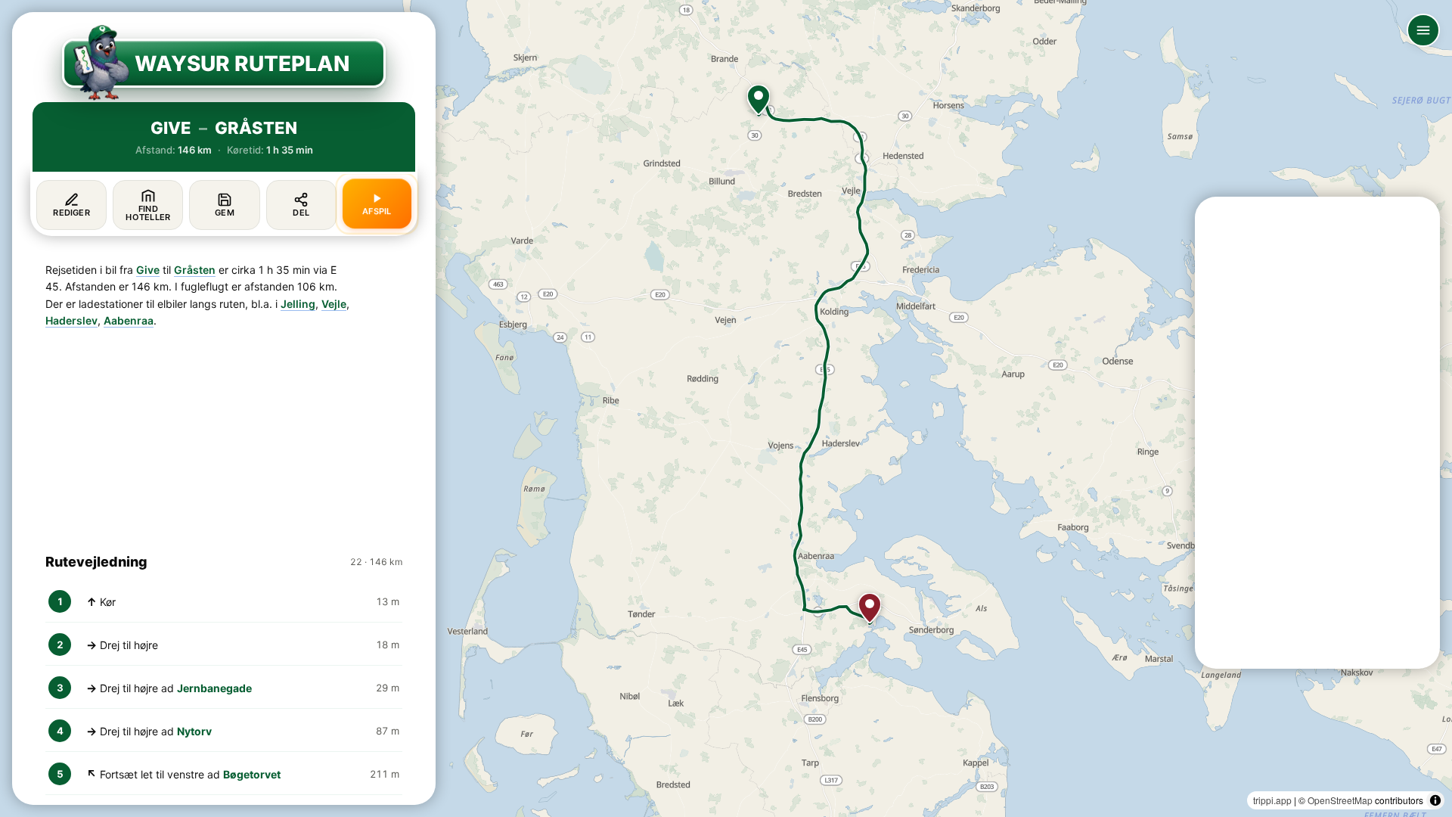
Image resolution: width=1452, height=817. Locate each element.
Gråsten (195, 269)
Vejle (333, 303)
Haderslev (71, 320)
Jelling (298, 303)
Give (148, 269)
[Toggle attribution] (1435, 800)
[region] (726, 408)
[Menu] (1423, 30)
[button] (758, 100)
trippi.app (1272, 800)
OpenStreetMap (1340, 800)
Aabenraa (129, 320)
